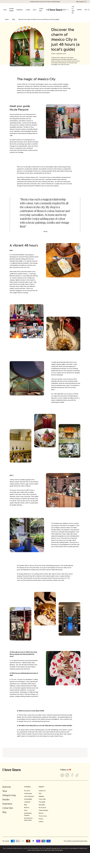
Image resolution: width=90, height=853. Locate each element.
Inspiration (19, 9)
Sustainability (28, 799)
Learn (34, 9)
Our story (27, 790)
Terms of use (43, 816)
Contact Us (42, 790)
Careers (41, 821)
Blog (13, 19)
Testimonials (28, 793)
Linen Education (29, 796)
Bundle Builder (11, 9)
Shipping (41, 796)
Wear (4, 791)
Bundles (6, 799)
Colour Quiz (41, 9)
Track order (42, 799)
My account (42, 807)
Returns (41, 813)
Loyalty (28, 9)
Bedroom (6, 786)
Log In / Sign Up (73, 10)
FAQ (40, 793)
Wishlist (79, 9)
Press (25, 810)
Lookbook (27, 802)
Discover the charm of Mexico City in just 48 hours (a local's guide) (39, 19)
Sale (47, 9)
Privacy (41, 819)
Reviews (26, 807)
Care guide (42, 802)
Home (7, 19)
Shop (5, 9)
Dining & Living (9, 795)
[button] (87, 10)
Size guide (42, 804)
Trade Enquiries (43, 810)
